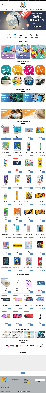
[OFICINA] (6, 70)
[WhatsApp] (5, 4)
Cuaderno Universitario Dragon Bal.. (28, 202)
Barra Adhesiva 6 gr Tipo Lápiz (40, 152)
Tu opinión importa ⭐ (26, 382)
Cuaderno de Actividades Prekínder (5, 152)
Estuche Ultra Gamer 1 (6, 305)
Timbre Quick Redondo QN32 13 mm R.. (28, 235)
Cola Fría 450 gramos (6, 201)
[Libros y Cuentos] (12, 114)
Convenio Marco (25, 379)
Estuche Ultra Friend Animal (17, 305)
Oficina (13, 9)
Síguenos (23, 373)
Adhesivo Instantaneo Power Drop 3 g (40, 322)
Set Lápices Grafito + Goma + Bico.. (6, 235)
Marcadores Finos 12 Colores (6, 250)
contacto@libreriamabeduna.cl (15, 379)
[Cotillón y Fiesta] (34, 114)
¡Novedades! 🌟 (8, 9)
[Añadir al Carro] (31, 139)
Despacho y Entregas (26, 380)
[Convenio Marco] (17, 334)
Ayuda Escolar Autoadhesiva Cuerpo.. (29, 185)
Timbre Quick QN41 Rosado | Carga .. (6, 136)
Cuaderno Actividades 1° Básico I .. (17, 152)
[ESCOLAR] (17, 70)
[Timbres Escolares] (8, 51)
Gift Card (28, 288)
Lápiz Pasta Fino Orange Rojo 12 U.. (40, 202)
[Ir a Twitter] (2, 4)
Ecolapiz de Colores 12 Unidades (40, 267)
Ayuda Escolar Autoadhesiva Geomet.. (17, 185)
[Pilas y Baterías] (34, 97)
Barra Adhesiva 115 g (17, 201)
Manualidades (32, 9)
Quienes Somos (25, 381)
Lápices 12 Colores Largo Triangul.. (6, 218)
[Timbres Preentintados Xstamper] (40, 334)
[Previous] (1, 347)
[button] (22, 28)
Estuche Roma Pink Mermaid (40, 305)
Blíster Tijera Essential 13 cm (6, 168)
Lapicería (27, 9)
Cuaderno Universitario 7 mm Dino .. (6, 267)
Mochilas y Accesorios (39, 9)
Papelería (22, 9)
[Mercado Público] (5, 334)
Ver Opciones (17, 237)
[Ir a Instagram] (3, 4)
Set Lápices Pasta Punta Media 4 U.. (28, 152)
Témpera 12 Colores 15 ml (17, 250)
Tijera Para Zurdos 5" (6, 185)
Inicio (3, 9)
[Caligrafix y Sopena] (23, 51)
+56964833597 (14, 380)
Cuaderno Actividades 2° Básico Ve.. (17, 218)
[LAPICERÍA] (28, 70)
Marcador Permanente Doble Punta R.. (17, 289)
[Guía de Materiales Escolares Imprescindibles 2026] (28, 334)
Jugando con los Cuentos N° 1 (40, 185)
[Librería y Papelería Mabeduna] (23, 4)
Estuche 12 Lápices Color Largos (40, 168)
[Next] (44, 347)
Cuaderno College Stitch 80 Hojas (28, 267)
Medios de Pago (25, 383)
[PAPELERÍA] (40, 70)
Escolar (18, 9)
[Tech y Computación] (12, 97)
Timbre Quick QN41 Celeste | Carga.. (17, 136)
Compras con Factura (26, 384)
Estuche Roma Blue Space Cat (29, 305)
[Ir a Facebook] (1, 4)
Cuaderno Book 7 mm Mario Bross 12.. (40, 251)
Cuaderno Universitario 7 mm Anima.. (29, 251)
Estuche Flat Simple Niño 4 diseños (17, 169)
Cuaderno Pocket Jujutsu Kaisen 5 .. (40, 235)
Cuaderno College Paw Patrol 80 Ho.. (17, 267)
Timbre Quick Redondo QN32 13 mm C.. (17, 235)
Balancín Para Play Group (28, 168)
